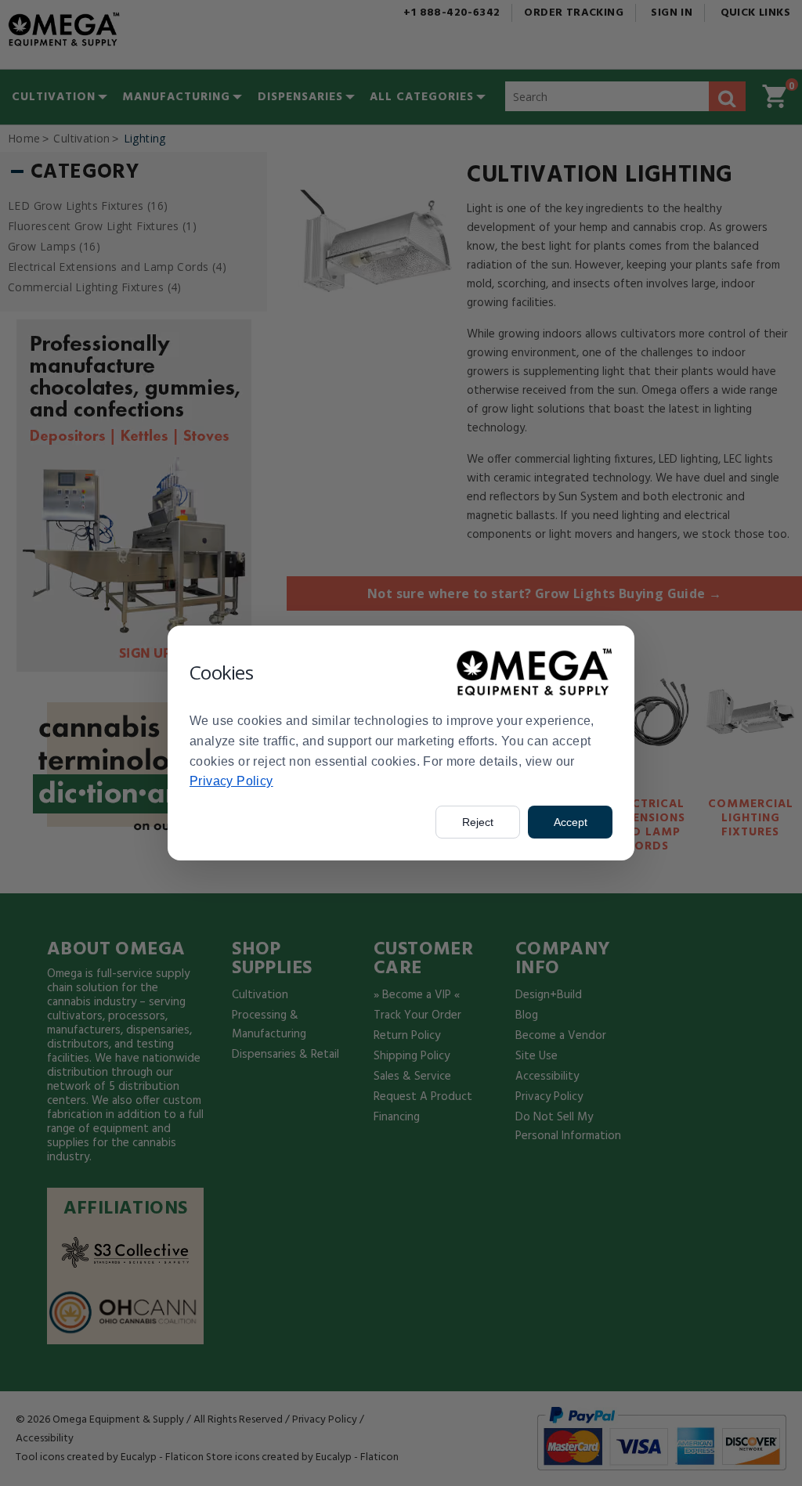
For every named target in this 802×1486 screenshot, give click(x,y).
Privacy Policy (231, 781)
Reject (477, 822)
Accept (570, 822)
